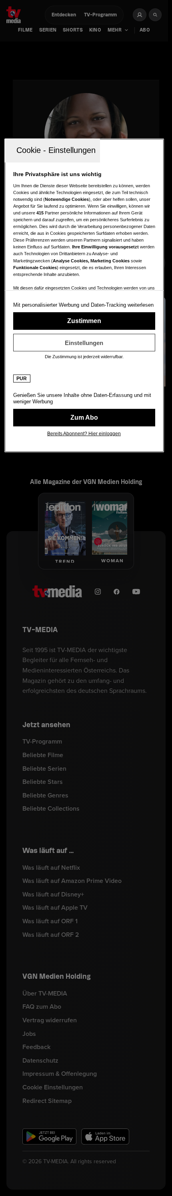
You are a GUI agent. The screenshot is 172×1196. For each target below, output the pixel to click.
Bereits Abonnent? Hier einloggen (84, 433)
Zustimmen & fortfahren (84, 321)
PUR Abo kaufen (84, 417)
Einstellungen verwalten (84, 342)
